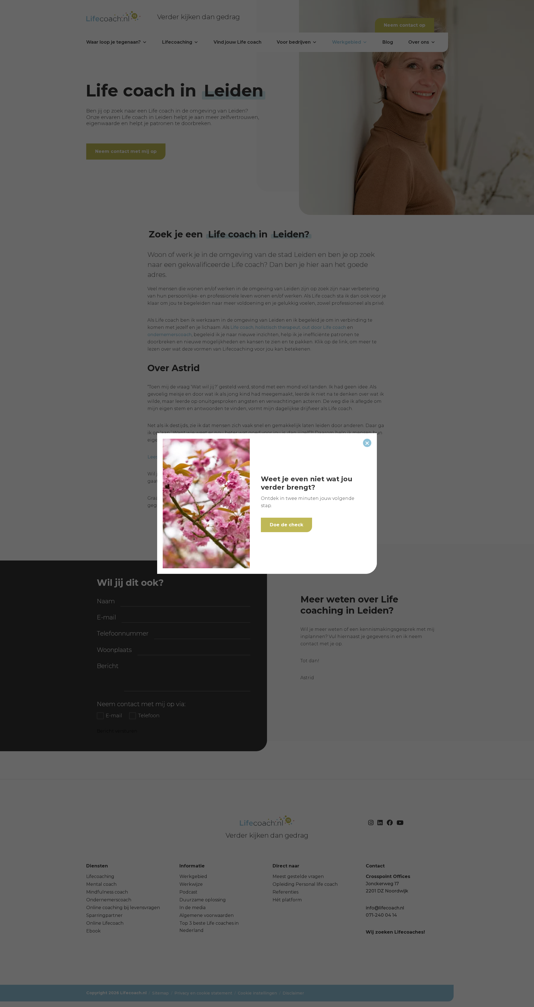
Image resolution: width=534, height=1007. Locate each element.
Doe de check (286, 524)
